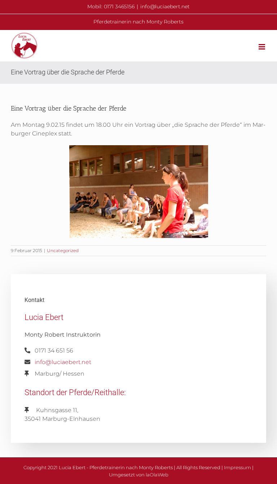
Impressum (237, 467)
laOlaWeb (157, 474)
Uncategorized (63, 250)
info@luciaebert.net (165, 6)
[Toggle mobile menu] (262, 47)
